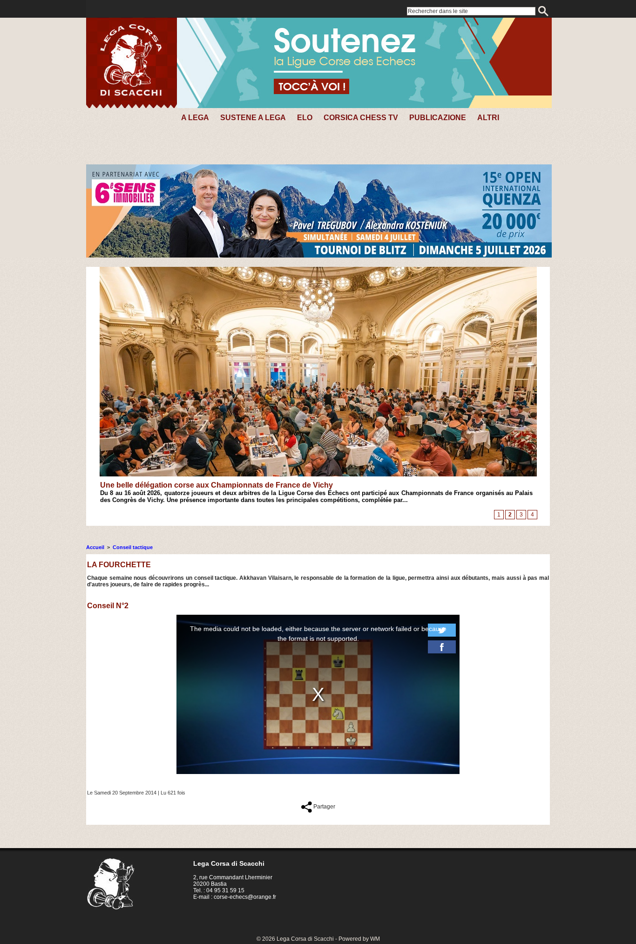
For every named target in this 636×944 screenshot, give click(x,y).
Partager (323, 806)
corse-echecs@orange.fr (245, 897)
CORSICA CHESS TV (361, 118)
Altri (488, 118)
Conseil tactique (133, 547)
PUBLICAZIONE (437, 118)
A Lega (195, 118)
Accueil (95, 547)
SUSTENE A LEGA (253, 118)
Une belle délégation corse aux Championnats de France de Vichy (216, 485)
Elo (304, 118)
